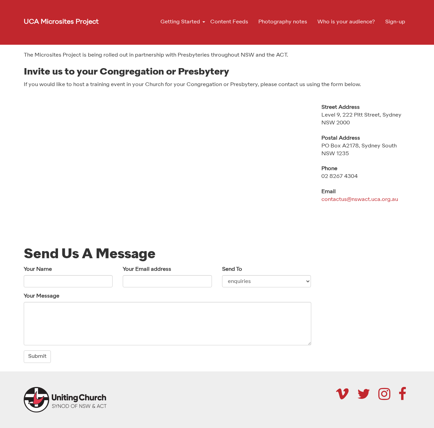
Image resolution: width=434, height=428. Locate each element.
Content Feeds (229, 22)
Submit (37, 356)
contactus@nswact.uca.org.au (359, 199)
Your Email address (147, 269)
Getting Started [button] (180, 22)
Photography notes (282, 22)
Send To (232, 269)
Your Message (41, 296)
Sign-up (395, 22)
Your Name (38, 269)
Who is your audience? (346, 22)
